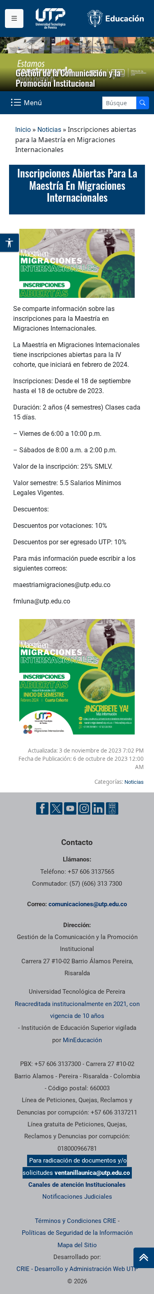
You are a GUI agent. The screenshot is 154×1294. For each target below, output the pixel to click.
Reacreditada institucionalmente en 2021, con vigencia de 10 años (77, 1010)
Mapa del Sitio (77, 1245)
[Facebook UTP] (42, 808)
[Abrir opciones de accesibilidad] (10, 243)
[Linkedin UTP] (98, 808)
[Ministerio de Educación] (115, 18)
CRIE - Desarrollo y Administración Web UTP (77, 1269)
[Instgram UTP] (84, 808)
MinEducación (82, 1040)
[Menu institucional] (14, 18)
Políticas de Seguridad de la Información (77, 1232)
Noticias (49, 130)
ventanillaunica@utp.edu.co (92, 1173)
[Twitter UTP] (56, 808)
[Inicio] (143, 1258)
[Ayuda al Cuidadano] (112, 808)
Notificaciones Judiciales (77, 1196)
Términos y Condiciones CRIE (75, 1221)
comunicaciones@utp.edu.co (87, 904)
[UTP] (51, 18)
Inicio (23, 130)
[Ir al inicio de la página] (144, 1258)
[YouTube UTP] (70, 808)
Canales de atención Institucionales (77, 1184)
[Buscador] (142, 103)
